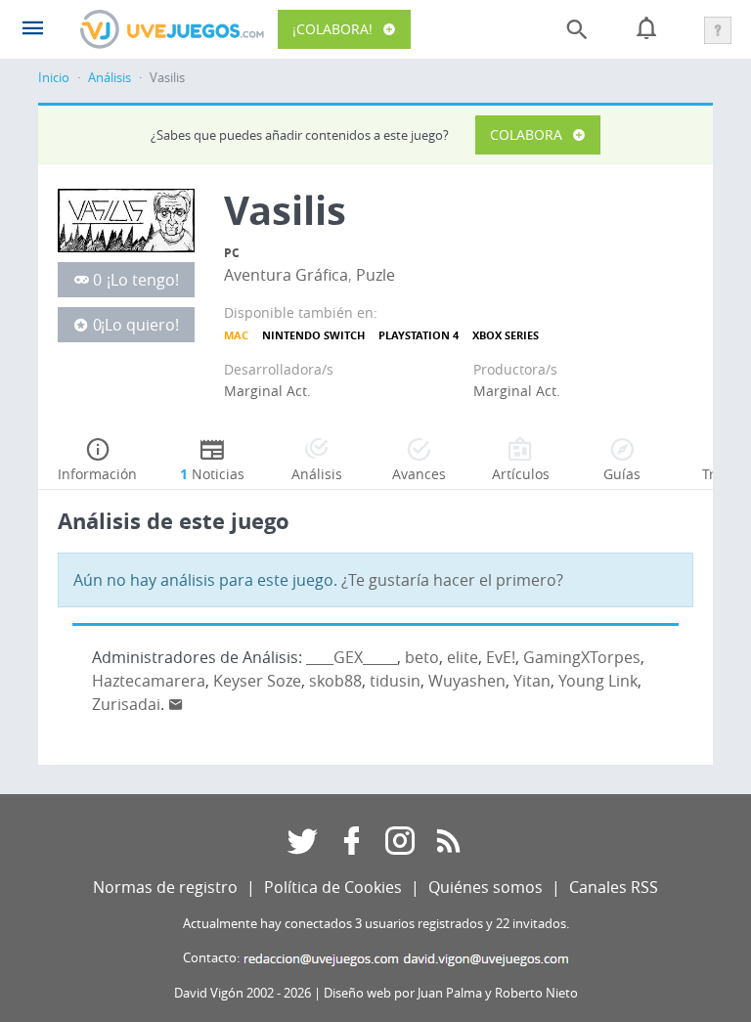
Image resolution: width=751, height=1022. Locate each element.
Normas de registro (165, 887)
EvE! (500, 657)
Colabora (526, 134)
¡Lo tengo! (143, 279)
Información (97, 474)
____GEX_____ (351, 657)
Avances (419, 474)
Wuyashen (467, 680)
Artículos (521, 474)
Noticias (212, 474)
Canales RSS (613, 887)
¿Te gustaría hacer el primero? (452, 580)
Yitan (532, 680)
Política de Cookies (333, 887)
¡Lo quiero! (140, 324)
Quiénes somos (485, 887)
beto (422, 657)
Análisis (109, 77)
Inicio (53, 77)
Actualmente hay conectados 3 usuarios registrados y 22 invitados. (376, 923)
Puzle (375, 275)
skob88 (335, 680)
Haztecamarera (148, 680)
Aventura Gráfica (286, 275)
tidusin (395, 680)
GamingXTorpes (582, 657)
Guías (622, 474)
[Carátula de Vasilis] (126, 219)
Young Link (598, 680)
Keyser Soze (257, 680)
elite (462, 657)
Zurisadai (126, 704)
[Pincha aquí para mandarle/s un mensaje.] (176, 704)
